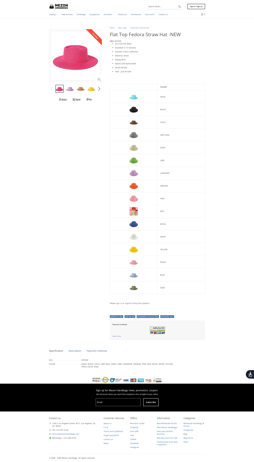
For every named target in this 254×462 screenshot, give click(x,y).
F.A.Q (106, 427)
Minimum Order (137, 423)
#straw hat (130, 316)
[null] (63, 99)
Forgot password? (111, 435)
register (128, 303)
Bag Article (188, 438)
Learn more (116, 336)
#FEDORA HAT (167, 316)
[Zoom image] (99, 80)
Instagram (134, 447)
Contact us (108, 439)
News (106, 443)
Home (112, 28)
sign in (119, 303)
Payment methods (97, 350)
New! (185, 442)
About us (108, 423)
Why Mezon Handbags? (167, 427)
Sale (132, 435)
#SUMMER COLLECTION (147, 316)
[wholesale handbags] (58, 6)
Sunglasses (188, 430)
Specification (56, 350)
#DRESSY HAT (116, 316)
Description (75, 350)
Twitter (133, 439)
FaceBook (134, 443)
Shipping (134, 427)
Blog (185, 434)
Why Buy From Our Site (167, 438)
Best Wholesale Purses (167, 423)
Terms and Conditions (113, 431)
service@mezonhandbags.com (65, 434)
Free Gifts (134, 431)
